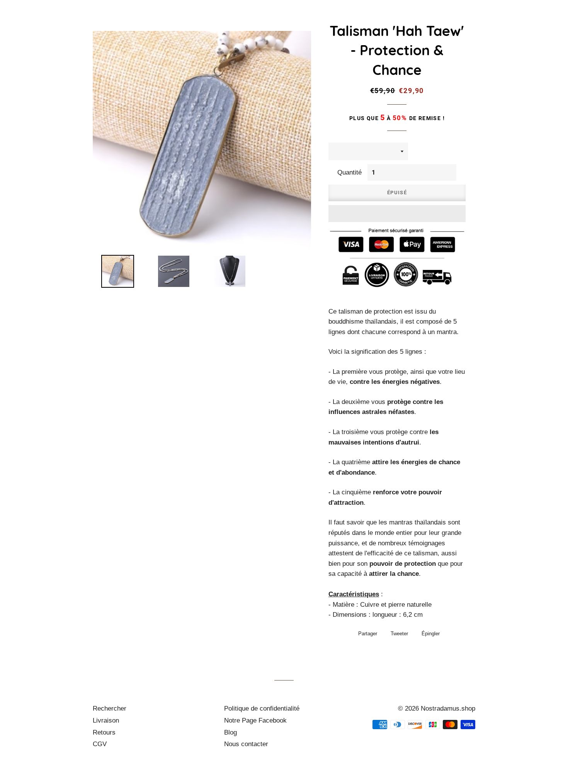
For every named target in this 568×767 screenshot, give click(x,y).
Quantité (349, 172)
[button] (397, 213)
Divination (495, 21)
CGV (100, 744)
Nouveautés (240, 21)
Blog (230, 732)
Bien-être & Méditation (351, 21)
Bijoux (285, 21)
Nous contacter (246, 744)
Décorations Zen (433, 21)
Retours (104, 732)
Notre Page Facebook (255, 720)
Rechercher (109, 708)
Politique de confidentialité (261, 708)
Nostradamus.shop (448, 708)
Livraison (106, 720)
